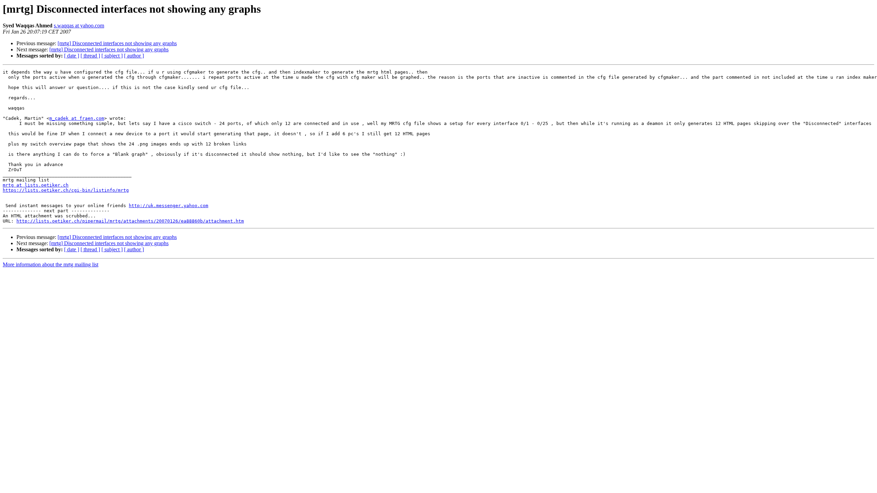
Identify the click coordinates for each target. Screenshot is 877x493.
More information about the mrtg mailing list (50, 264)
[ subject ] (112, 56)
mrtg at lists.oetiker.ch (36, 185)
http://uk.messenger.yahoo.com (168, 205)
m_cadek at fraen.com (76, 118)
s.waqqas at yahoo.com (79, 25)
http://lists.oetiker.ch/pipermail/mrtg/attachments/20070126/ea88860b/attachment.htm (130, 221)
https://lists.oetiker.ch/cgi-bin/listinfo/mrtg (66, 190)
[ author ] (134, 56)
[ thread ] (90, 56)
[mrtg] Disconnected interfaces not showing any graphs (117, 43)
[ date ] (71, 56)
